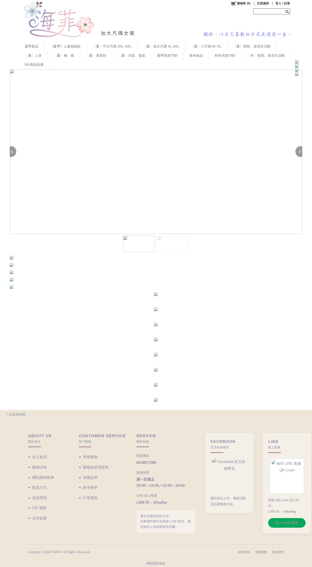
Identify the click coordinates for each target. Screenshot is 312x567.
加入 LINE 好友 (287, 523)
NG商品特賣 (34, 65)
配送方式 (39, 487)
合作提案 (39, 518)
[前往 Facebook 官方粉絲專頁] (229, 475)
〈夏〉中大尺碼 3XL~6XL (112, 46)
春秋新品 (196, 55)
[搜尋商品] (288, 11)
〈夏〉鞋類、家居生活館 (252, 46)
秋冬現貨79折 (225, 55)
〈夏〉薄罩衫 (96, 55)
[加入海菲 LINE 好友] (287, 476)
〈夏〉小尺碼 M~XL (206, 46)
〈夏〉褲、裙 (63, 55)
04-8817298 (146, 463)
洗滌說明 (90, 477)
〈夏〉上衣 (33, 55)
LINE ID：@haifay (151, 502)
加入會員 (39, 457)
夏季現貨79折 (167, 55)
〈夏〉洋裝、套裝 (131, 55)
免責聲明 (39, 498)
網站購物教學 (43, 477)
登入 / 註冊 (282, 3)
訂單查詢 (90, 498)
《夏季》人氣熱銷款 (65, 46)
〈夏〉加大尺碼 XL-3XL (161, 46)
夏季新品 (31, 46)
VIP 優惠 (39, 508)
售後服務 (90, 457)
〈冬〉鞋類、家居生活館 (266, 55)
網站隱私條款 (156, 563)
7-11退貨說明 (16, 414)
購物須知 (39, 467)
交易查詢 (263, 3)
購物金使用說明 (95, 467)
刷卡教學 (90, 487)
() (243, 3)
